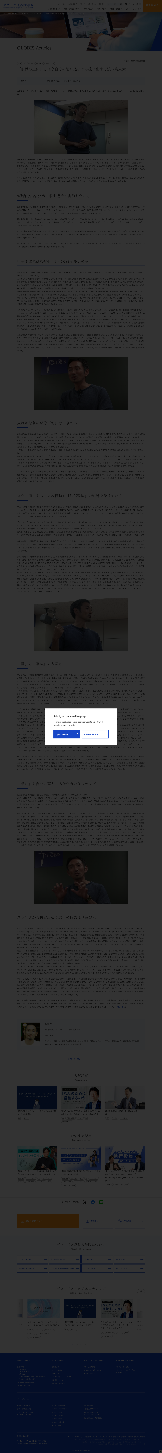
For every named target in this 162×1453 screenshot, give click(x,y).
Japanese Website (90, 734)
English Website (61, 734)
